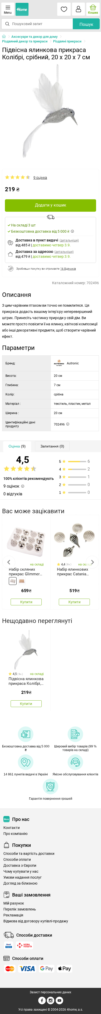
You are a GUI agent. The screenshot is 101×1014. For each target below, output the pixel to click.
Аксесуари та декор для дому (34, 37)
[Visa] (27, 969)
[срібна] (12, 581)
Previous (8, 562)
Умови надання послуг (22, 877)
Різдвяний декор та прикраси (24, 41)
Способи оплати (17, 860)
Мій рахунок (13, 903)
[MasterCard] (10, 969)
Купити (26, 602)
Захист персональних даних (50, 992)
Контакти (11, 828)
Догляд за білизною (20, 883)
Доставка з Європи (19, 866)
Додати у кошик (50, 205)
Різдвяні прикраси (67, 41)
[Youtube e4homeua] (59, 1003)
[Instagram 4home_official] (51, 1003)
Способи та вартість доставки (28, 854)
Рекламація (13, 915)
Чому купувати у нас (20, 871)
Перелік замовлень (19, 909)
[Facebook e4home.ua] (42, 1003)
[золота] (21, 581)
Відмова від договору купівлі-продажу (35, 921)
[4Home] (5, 36)
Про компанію (15, 834)
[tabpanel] (50, 111)
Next (92, 562)
